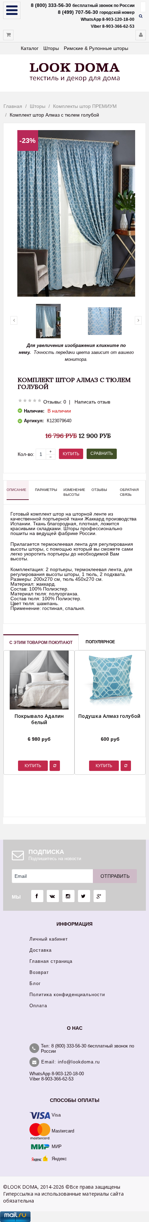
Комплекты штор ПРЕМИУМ (85, 106)
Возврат (39, 972)
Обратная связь (129, 492)
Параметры (46, 490)
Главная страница (50, 961)
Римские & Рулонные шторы (96, 48)
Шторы (51, 48)
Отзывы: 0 (54, 402)
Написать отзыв (92, 402)
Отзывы (99, 490)
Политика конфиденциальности (67, 994)
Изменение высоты (74, 492)
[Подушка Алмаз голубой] (109, 730)
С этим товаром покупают (40, 642)
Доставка (40, 950)
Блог (35, 983)
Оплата (38, 1005)
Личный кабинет (48, 939)
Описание (16, 490)
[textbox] (143, 7)
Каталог (29, 48)
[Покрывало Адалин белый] (39, 730)
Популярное (100, 641)
